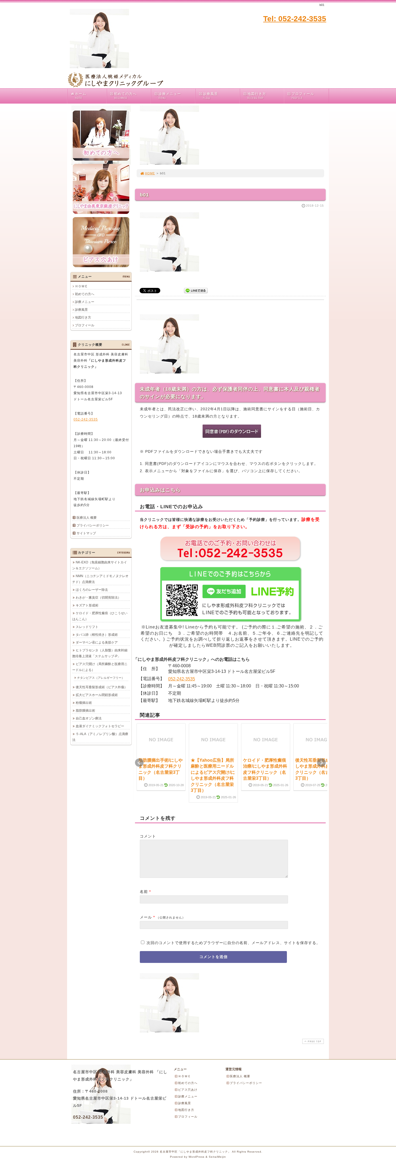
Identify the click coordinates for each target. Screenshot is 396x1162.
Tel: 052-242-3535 (294, 19)
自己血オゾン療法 (89, 718)
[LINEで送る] (196, 290)
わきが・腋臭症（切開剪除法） (98, 597)
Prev (139, 762)
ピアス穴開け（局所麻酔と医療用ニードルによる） (99, 667)
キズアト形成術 (87, 605)
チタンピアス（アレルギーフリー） (100, 677)
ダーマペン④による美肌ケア (97, 642)
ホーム (80, 96)
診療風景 (210, 96)
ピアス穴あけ (187, 1089)
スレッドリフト (87, 627)
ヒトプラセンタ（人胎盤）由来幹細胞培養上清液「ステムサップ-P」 (99, 653)
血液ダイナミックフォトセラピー (100, 726)
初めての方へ (125, 96)
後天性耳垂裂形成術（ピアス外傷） (101, 687)
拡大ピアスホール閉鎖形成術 (97, 695)
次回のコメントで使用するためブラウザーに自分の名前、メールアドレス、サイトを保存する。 (233, 943)
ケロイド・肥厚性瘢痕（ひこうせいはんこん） (99, 616)
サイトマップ (86, 533)
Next (321, 762)
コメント (148, 836)
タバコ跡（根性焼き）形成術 (97, 635)
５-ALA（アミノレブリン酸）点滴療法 (100, 737)
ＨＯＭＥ (81, 286)
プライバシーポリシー (93, 525)
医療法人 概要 (87, 518)
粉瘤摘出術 (84, 703)
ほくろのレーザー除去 (92, 590)
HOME (150, 173)
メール (146, 917)
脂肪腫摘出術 (85, 710)
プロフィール (302, 96)
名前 (144, 891)
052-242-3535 (181, 679)
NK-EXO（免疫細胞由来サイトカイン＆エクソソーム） (99, 565)
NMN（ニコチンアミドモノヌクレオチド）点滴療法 (100, 579)
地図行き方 (256, 96)
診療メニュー (169, 96)
